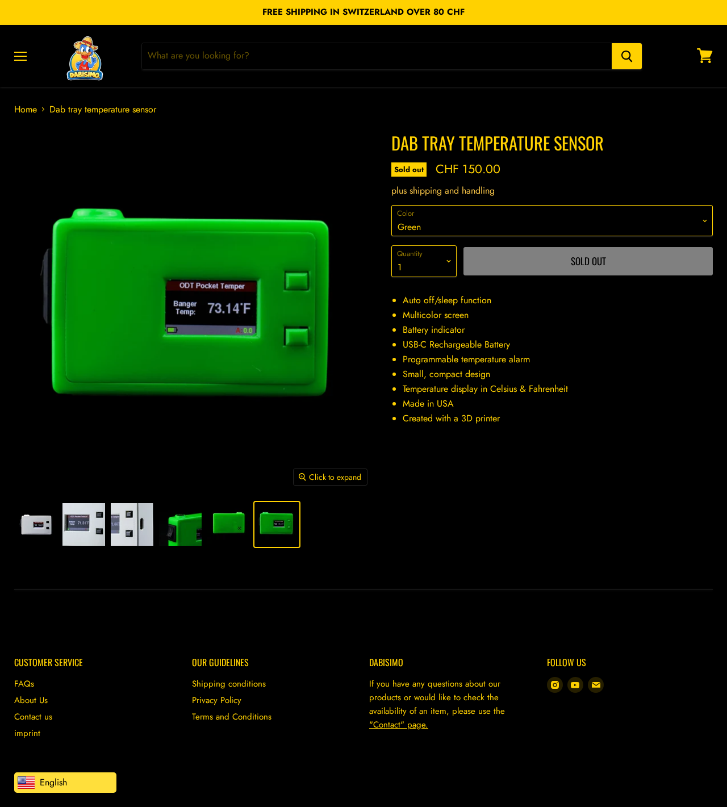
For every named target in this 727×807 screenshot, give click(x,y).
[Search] (627, 56)
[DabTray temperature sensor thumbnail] (35, 524)
